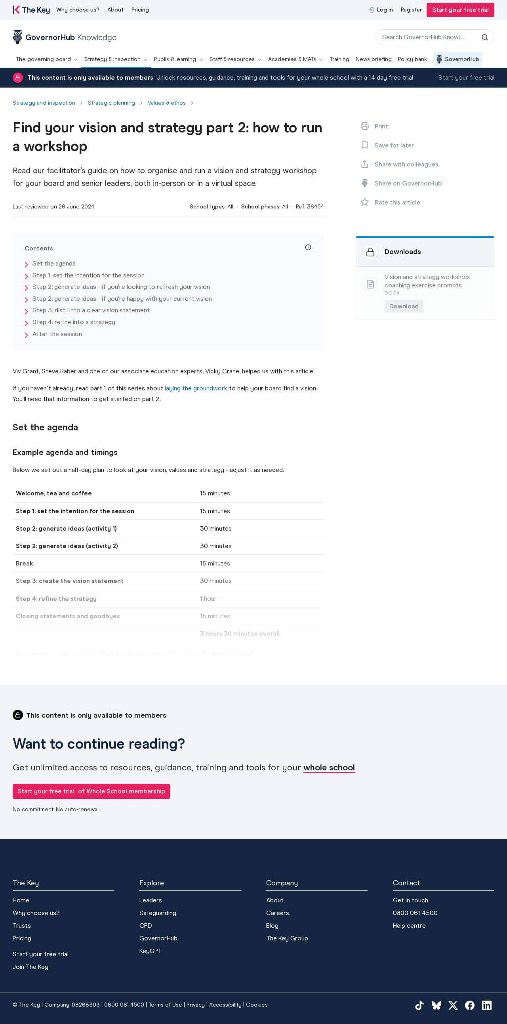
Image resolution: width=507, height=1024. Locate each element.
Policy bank (412, 59)
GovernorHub (461, 59)
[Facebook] (470, 1005)
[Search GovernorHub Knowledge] (484, 37)
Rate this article (397, 202)
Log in (385, 9)
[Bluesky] (436, 1005)
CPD (145, 925)
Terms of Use (165, 1004)
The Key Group (287, 938)
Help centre (409, 925)
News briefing (374, 59)
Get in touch (410, 900)
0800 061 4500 (415, 913)
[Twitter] (453, 1005)
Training (339, 59)
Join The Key (30, 967)
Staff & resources (232, 59)
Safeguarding (157, 913)
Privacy (196, 1004)
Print (381, 126)
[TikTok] (419, 1005)
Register (411, 9)
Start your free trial (460, 9)
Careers (277, 913)
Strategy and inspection (44, 103)
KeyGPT (150, 951)
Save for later (394, 145)
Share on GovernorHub (408, 183)
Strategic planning (111, 103)
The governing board (43, 59)
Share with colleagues (406, 164)
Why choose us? (77, 9)
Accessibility (225, 1004)
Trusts (22, 925)
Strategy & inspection (112, 59)
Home (21, 900)
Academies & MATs (292, 59)
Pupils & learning (175, 59)
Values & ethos (167, 103)
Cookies (257, 1004)
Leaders (150, 900)
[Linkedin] (487, 1005)
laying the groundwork (196, 388)
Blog (272, 925)
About (115, 9)
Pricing (140, 9)
